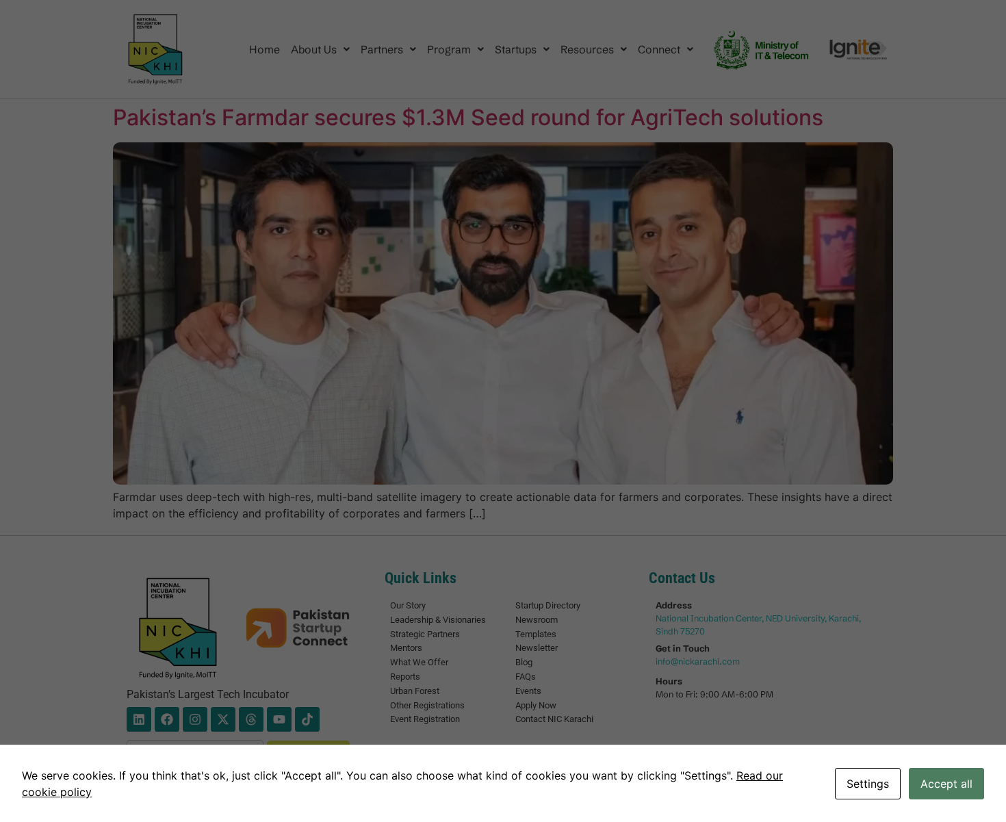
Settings (868, 784)
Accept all (946, 784)
